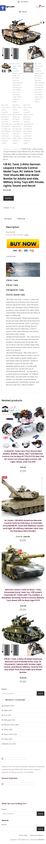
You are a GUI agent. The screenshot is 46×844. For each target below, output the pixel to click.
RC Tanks (12, 208)
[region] (23, 827)
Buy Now (8, 198)
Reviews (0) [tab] (21, 219)
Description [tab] (8, 219)
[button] (3, 8)
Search (4, 689)
